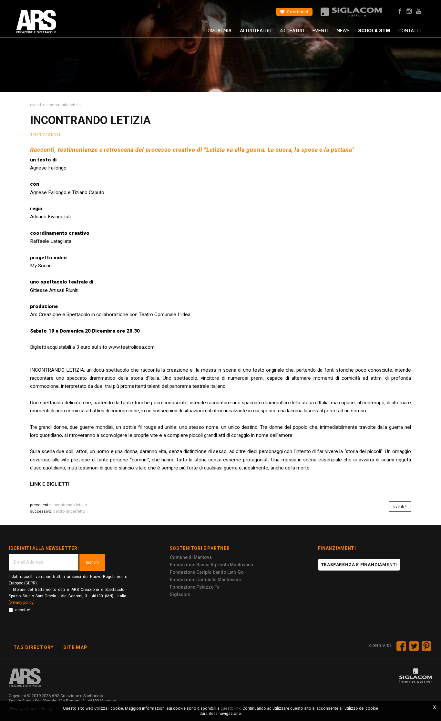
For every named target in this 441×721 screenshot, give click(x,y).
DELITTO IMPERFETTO (69, 511)
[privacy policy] (22, 602)
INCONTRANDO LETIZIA (70, 504)
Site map (75, 647)
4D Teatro (292, 31)
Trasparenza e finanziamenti (359, 564)
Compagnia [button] (217, 31)
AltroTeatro (256, 31)
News (343, 31)
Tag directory (34, 647)
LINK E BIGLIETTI (49, 484)
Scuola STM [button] (374, 31)
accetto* (23, 610)
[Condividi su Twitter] (414, 646)
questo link (231, 708)
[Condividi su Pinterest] (426, 646)
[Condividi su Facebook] (401, 646)
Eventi (320, 31)
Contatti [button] (409, 31)
